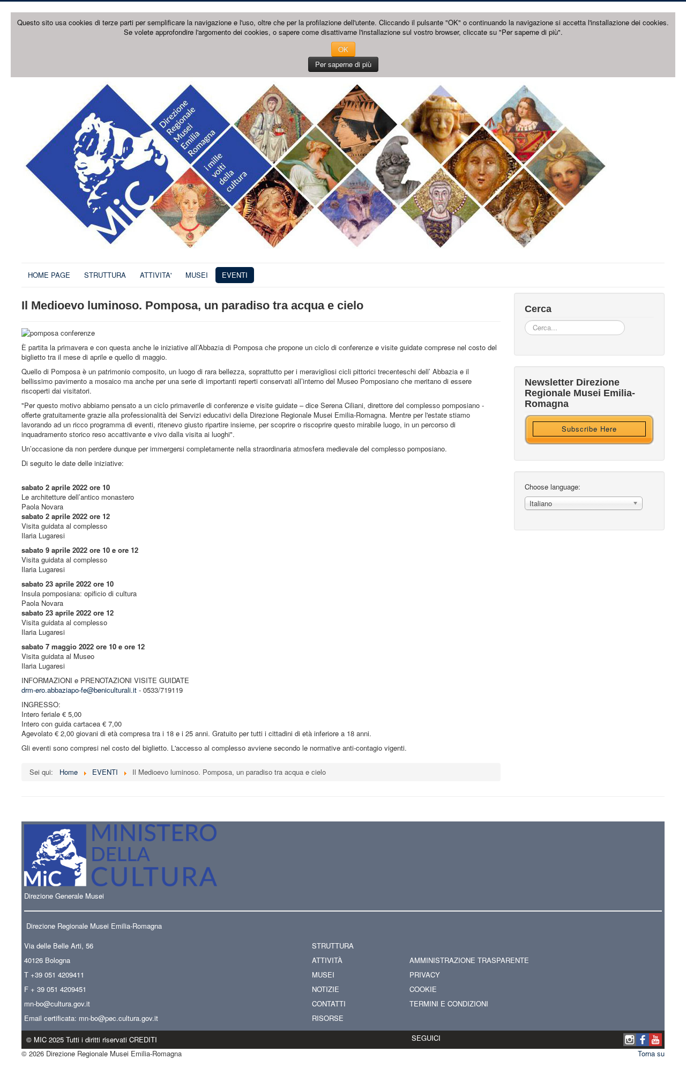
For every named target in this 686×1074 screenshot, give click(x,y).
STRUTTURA (105, 275)
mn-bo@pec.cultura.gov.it (118, 1018)
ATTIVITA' (156, 275)
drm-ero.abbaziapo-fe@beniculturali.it (79, 690)
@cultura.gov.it (66, 1003)
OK (343, 49)
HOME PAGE (49, 275)
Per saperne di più (343, 64)
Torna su (651, 1053)
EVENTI (235, 275)
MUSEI (196, 275)
